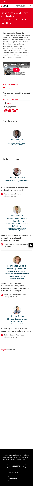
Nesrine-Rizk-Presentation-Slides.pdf (17, 244)
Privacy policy (21, 459)
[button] (6, 110)
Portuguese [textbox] (20, 6)
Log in (3, 350)
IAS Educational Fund (10, 99)
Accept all (13, 478)
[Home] (4, 6)
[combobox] (21, 6)
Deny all (12, 472)
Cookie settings (15, 466)
